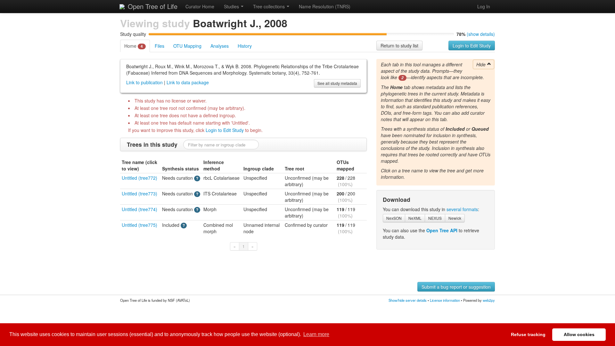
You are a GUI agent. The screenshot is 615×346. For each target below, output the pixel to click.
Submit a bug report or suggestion (456, 287)
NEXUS (435, 218)
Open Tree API (441, 230)
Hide (481, 64)
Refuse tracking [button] (528, 334)
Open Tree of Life (151, 6)
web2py (489, 300)
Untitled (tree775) (139, 225)
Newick (454, 218)
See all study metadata (337, 83)
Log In (483, 6)
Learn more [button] (316, 334)
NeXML (415, 218)
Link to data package (188, 82)
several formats (462, 209)
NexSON (394, 218)
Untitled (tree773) (139, 193)
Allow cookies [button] (579, 334)
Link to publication (144, 82)
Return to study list (399, 45)
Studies (232, 6)
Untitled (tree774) (139, 209)
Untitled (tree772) (139, 178)
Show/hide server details (408, 300)
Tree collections (269, 6)
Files (159, 46)
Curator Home (199, 6)
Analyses (219, 46)
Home (133, 46)
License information (445, 300)
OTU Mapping (187, 46)
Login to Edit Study (472, 45)
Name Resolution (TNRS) (324, 6)
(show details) (481, 34)
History (245, 46)
